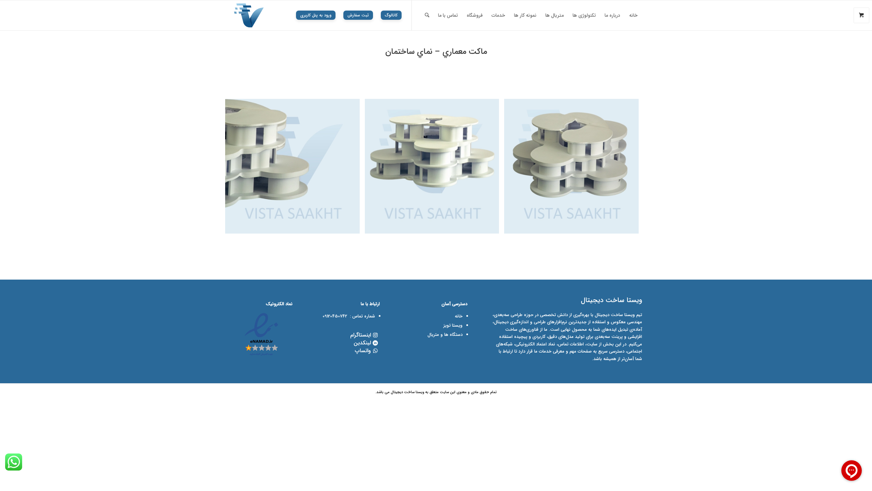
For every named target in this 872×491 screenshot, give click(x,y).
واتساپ (363, 350)
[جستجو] (427, 15)
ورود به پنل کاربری (315, 15)
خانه (459, 316)
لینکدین (362, 343)
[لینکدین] (375, 343)
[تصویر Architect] (295, 169)
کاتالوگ (391, 15)
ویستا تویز (453, 325)
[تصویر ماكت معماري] (574, 169)
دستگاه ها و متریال (445, 334)
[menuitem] (633, 15)
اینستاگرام (360, 335)
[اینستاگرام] (375, 335)
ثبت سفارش (358, 15)
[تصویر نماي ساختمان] (434, 169)
